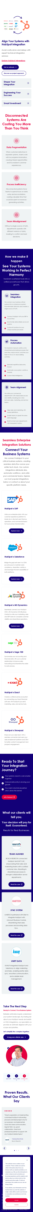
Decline (17, 1204)
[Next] (28, 1148)
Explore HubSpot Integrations (13, 61)
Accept (16, 1200)
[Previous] (5, 1148)
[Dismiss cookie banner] (27, 1160)
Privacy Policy (23, 1209)
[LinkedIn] (2, 1175)
